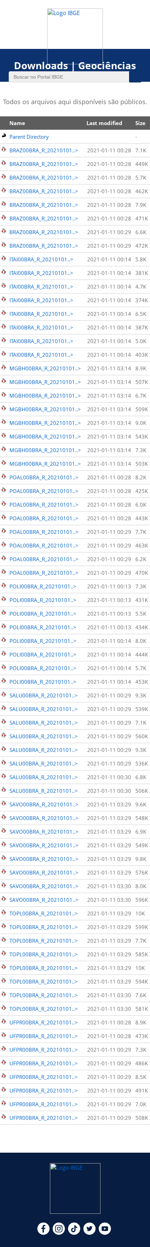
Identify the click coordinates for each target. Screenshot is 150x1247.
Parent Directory (29, 136)
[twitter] (89, 1233)
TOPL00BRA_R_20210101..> (43, 913)
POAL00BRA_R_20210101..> (43, 477)
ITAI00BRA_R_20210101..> (41, 259)
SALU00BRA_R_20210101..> (43, 695)
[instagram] (59, 1233)
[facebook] (43, 1233)
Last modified (104, 122)
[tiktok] (74, 1233)
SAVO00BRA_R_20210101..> (43, 804)
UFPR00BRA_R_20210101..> (43, 1022)
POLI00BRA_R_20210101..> (42, 586)
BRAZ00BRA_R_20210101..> (43, 150)
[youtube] (105, 1233)
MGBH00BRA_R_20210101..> (45, 368)
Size (140, 122)
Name (17, 122)
